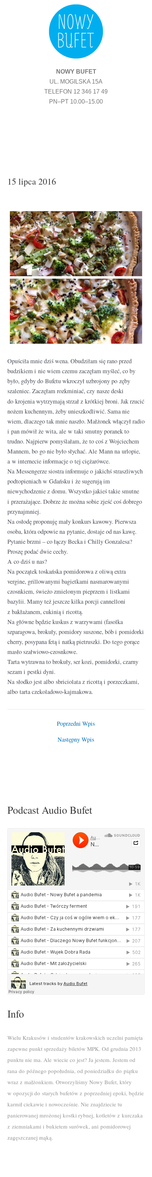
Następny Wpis (76, 739)
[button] (76, 132)
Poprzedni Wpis (76, 723)
